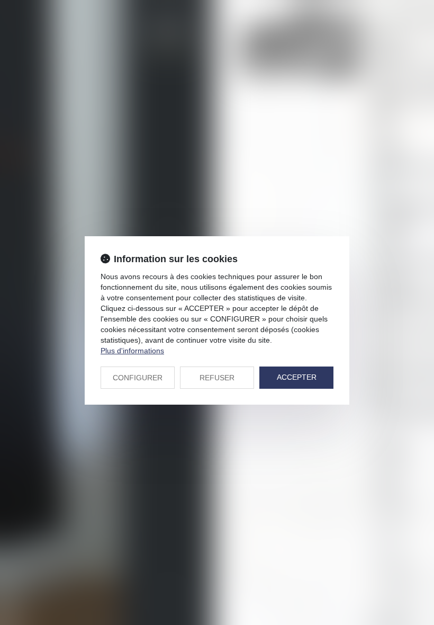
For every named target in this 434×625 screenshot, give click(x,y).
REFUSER (217, 377)
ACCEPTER (297, 377)
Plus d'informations (132, 350)
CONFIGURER (137, 377)
